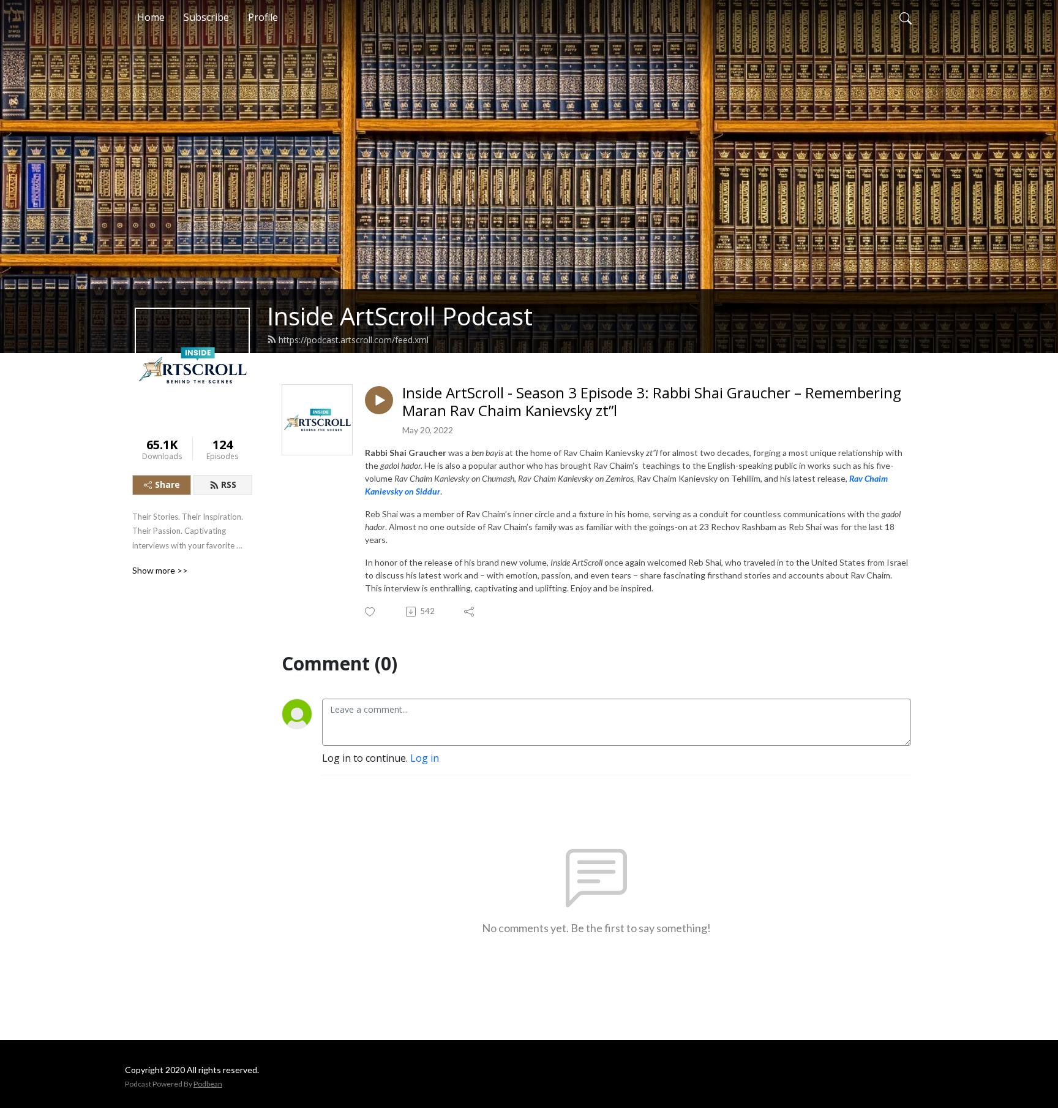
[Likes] (371, 611)
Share (167, 484)
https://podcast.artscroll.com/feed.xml (354, 340)
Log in (424, 758)
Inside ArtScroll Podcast (400, 316)
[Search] (906, 17)
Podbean (207, 1083)
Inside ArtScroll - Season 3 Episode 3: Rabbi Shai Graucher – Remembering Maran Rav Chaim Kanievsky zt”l (651, 402)
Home (151, 17)
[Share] (470, 611)
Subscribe (206, 17)
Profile (263, 17)
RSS (228, 484)
